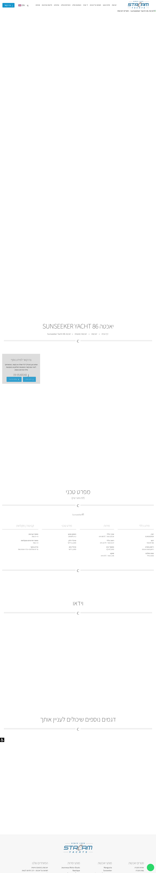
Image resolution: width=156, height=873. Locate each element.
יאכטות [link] (94, 334)
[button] (27, 5)
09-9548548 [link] (20, 375)
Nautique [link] (76, 870)
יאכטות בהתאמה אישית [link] (39, 867)
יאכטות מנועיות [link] (81, 334)
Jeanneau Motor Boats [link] (70, 867)
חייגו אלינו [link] (28, 379)
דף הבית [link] (105, 334)
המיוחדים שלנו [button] (40, 863)
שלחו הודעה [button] (13, 379)
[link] (138, 9)
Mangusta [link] (108, 867)
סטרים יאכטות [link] (136, 863)
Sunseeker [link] (107, 870)
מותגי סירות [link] (74, 863)
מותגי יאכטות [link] (105, 863)
